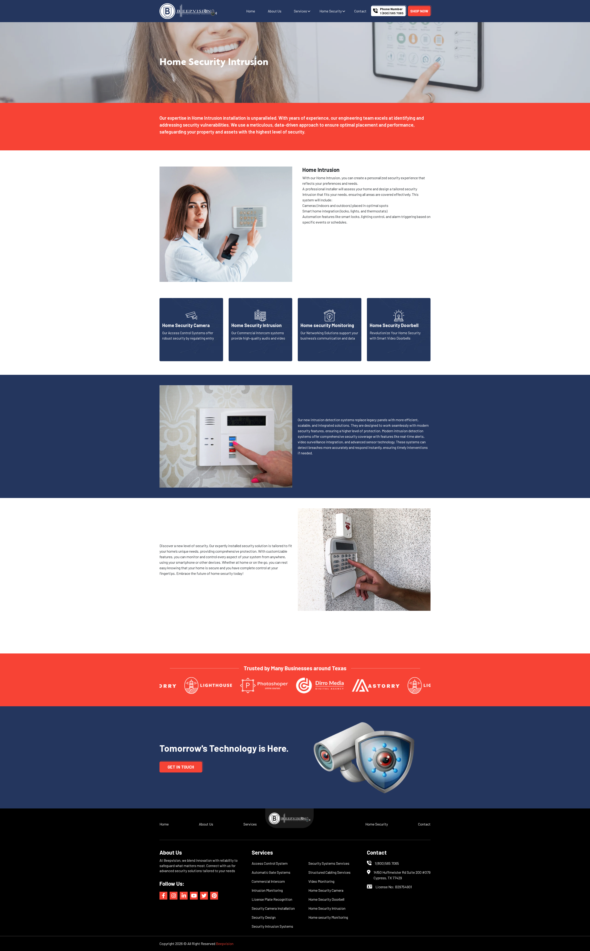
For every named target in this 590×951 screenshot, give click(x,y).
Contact (360, 11)
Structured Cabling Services (329, 872)
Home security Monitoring (328, 917)
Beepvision (224, 943)
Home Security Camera (325, 890)
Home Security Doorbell (326, 899)
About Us (274, 11)
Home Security (330, 11)
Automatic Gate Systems (271, 872)
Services (300, 11)
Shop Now (419, 11)
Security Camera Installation (273, 908)
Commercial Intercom (268, 881)
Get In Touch (181, 766)
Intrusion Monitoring (267, 890)
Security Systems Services (328, 863)
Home (250, 11)
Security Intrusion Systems (272, 926)
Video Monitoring (321, 881)
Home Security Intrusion (326, 908)
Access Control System (270, 863)
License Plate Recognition (272, 899)
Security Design (264, 917)
